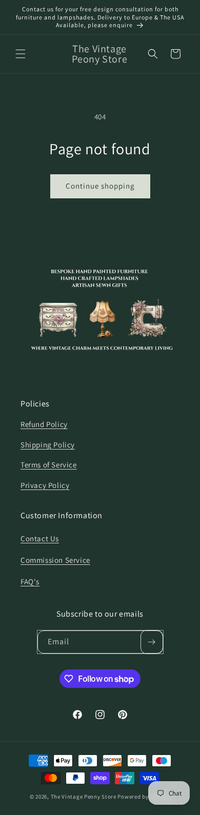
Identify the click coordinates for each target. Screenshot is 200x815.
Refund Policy (44, 424)
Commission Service (55, 560)
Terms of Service (49, 465)
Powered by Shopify (143, 796)
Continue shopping (100, 186)
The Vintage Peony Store (83, 796)
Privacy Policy (45, 485)
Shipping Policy (48, 445)
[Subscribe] (152, 642)
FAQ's (30, 581)
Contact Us (40, 538)
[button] (20, 54)
